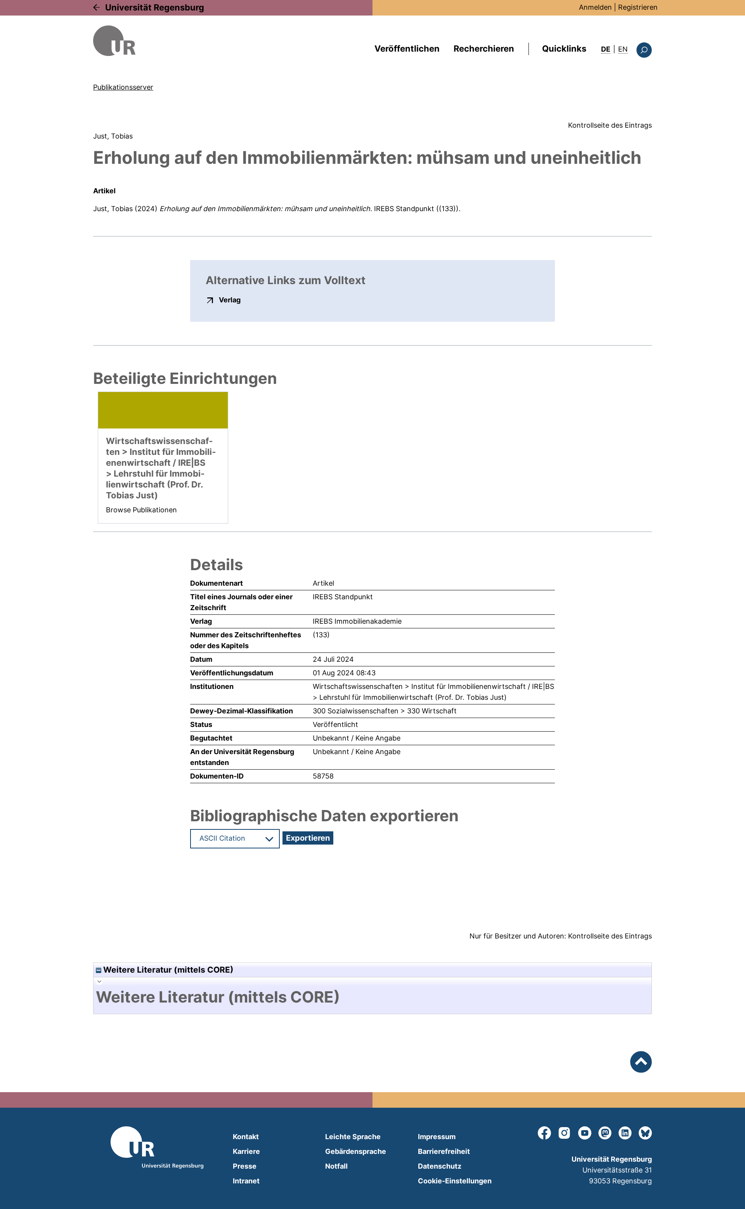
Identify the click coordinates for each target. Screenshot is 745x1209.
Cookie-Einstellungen (455, 1181)
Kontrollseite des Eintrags (610, 125)
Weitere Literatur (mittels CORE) (167, 970)
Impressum (437, 1137)
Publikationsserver (123, 87)
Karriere (246, 1151)
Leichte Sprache (353, 1137)
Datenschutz (439, 1166)
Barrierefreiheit (444, 1151)
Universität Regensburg (154, 7)
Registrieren (638, 7)
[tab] (372, 997)
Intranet (246, 1181)
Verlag (230, 299)
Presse (244, 1166)
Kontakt (246, 1137)
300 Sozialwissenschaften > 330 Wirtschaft (385, 711)
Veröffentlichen (407, 48)
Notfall (336, 1166)
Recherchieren (484, 48)
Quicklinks (564, 48)
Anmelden (595, 7)
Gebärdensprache (355, 1151)
